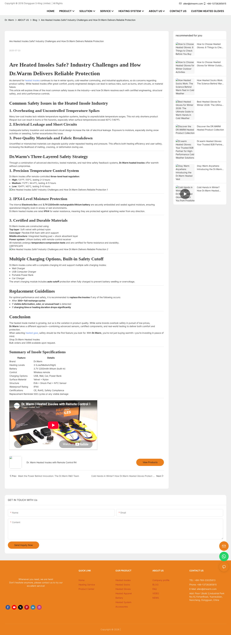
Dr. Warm (9, 20)
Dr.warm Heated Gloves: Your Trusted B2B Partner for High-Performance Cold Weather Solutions (210, 143)
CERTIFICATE (16, 246)
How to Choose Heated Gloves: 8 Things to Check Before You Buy (210, 46)
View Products (150, 462)
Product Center (86, 589)
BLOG (155, 584)
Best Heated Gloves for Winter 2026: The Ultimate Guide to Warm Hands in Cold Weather (210, 103)
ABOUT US (23, 20)
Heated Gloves (123, 589)
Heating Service (87, 584)
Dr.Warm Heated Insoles (27, 339)
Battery (119, 597)
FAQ (154, 589)
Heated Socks (123, 584)
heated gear (32, 333)
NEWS (155, 597)
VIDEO (155, 593)
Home (82, 580)
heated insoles (32, 80)
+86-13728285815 (216, 3)
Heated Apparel (124, 593)
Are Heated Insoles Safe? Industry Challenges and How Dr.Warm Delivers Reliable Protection (88, 20)
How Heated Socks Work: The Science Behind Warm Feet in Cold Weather (210, 82)
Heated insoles (123, 580)
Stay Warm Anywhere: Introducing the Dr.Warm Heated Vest (209, 167)
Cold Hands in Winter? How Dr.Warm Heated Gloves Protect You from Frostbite (209, 189)
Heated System (123, 602)
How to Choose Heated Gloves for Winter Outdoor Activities (210, 64)
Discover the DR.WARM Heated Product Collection (210, 128)
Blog (35, 20)
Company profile (160, 580)
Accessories (122, 606)
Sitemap (126, 629)
